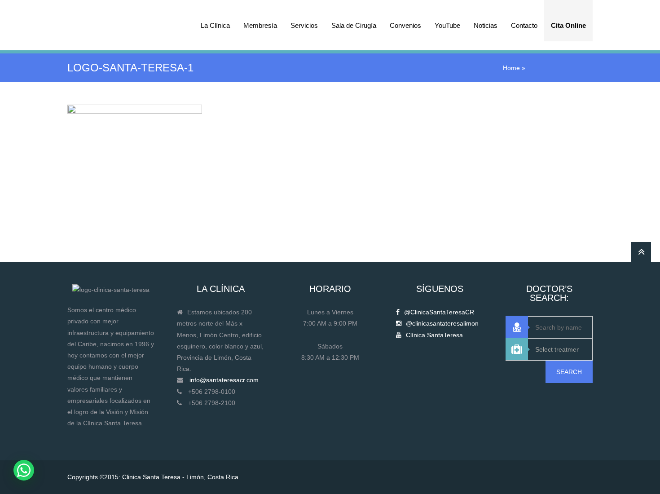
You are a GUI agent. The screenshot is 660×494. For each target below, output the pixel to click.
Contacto (524, 25)
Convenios (405, 25)
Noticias (485, 25)
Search (569, 371)
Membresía (260, 25)
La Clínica (215, 25)
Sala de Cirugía (353, 25)
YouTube (447, 25)
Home (511, 67)
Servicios (304, 25)
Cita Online (568, 25)
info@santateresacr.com (224, 380)
